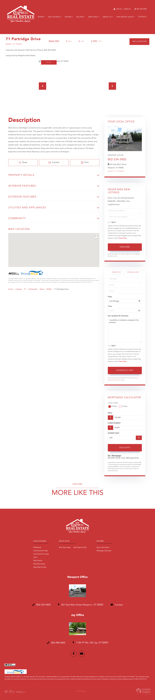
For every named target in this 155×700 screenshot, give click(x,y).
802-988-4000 (57, 643)
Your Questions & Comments (118, 316)
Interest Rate (113, 433)
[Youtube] (81, 654)
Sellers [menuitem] (79, 17)
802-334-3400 (141, 9)
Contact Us (112, 171)
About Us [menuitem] (107, 17)
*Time (110, 306)
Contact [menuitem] (142, 17)
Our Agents (120, 171)
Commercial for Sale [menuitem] (40, 551)
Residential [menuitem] (37, 547)
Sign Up (127, 9)
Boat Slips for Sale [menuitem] (39, 567)
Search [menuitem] (41, 17)
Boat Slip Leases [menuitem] (39, 564)
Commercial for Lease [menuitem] (41, 554)
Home (10, 289)
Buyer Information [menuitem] (103, 547)
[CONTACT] (139, 41)
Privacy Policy (122, 238)
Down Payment (114, 423)
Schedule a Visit (133, 272)
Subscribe (125, 247)
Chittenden (32, 289)
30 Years (114, 406)
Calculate (124, 448)
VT (25, 289)
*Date (110, 297)
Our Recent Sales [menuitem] (124, 17)
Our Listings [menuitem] (54, 17)
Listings (19, 289)
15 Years (125, 406)
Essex (42, 289)
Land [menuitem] (35, 557)
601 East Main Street (82, 605)
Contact (118, 605)
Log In (118, 9)
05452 (49, 289)
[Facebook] (73, 654)
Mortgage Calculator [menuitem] (104, 551)
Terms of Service (117, 380)
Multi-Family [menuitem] (37, 560)
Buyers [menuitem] (68, 17)
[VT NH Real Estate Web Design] (143, 691)
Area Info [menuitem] (93, 17)
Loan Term (113, 403)
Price (110, 413)
